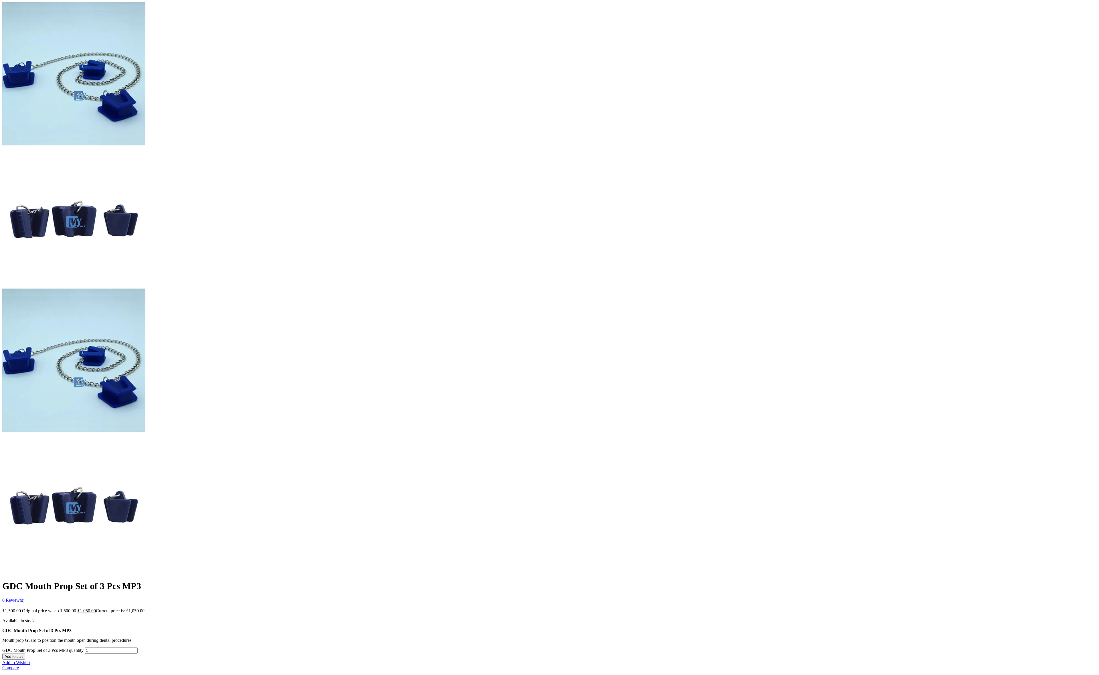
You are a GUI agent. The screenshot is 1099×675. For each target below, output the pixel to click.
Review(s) (13, 600)
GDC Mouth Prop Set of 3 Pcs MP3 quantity (43, 650)
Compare (10, 667)
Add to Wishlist (16, 662)
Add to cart (14, 656)
